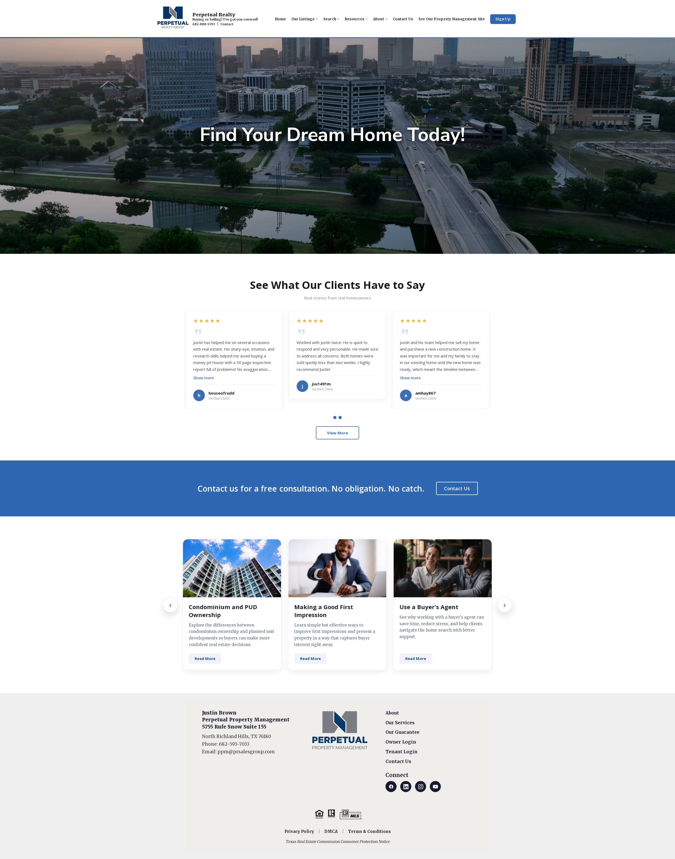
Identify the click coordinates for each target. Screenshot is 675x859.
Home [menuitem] (280, 19)
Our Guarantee (402, 732)
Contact (226, 24)
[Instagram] (420, 786)
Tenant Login (401, 752)
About (392, 713)
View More (337, 432)
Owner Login (400, 742)
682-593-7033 (234, 744)
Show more (203, 377)
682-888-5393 (203, 24)
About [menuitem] (378, 19)
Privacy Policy (299, 831)
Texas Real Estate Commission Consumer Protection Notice (338, 841)
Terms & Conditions (369, 831)
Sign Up (502, 19)
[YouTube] (435, 786)
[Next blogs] (505, 605)
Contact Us (457, 488)
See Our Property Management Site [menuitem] (451, 19)
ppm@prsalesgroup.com (246, 752)
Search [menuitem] (329, 19)
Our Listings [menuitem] (303, 19)
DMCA (331, 831)
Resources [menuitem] (354, 19)
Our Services (399, 723)
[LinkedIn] (405, 786)
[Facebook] (391, 786)
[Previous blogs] (170, 605)
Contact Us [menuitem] (403, 19)
